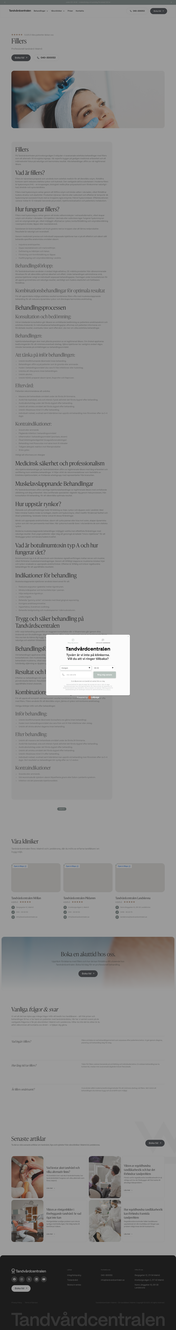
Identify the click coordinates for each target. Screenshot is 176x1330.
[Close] (128, 636)
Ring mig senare (104, 674)
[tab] (73, 641)
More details (107, 689)
